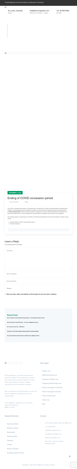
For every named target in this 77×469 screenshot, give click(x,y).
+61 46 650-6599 (62, 10)
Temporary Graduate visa (50, 379)
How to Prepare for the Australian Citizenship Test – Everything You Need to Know (25, 317)
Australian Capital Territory (14, 36)
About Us (8, 20)
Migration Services (10, 22)
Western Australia (12, 35)
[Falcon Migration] (18, 7)
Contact (7, 40)
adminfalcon (15, 202)
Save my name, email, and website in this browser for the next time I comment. (32, 294)
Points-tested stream (49, 396)
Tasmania (10, 31)
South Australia (11, 30)
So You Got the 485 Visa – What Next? (15, 326)
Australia (8, 23)
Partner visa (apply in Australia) (52, 387)
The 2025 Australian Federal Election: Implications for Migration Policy (23, 335)
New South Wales (12, 25)
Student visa (46, 371)
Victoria (10, 33)
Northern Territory (12, 26)
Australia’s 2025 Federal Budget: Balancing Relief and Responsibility (23, 331)
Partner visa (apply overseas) (51, 391)
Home (7, 18)
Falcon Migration (38, 465)
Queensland (11, 28)
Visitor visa (45, 400)
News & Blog (9, 38)
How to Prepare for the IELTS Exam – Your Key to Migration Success (22, 322)
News (26, 202)
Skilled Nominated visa (49, 375)
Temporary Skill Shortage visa (51, 383)
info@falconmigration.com (39, 10)
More (43, 404)
